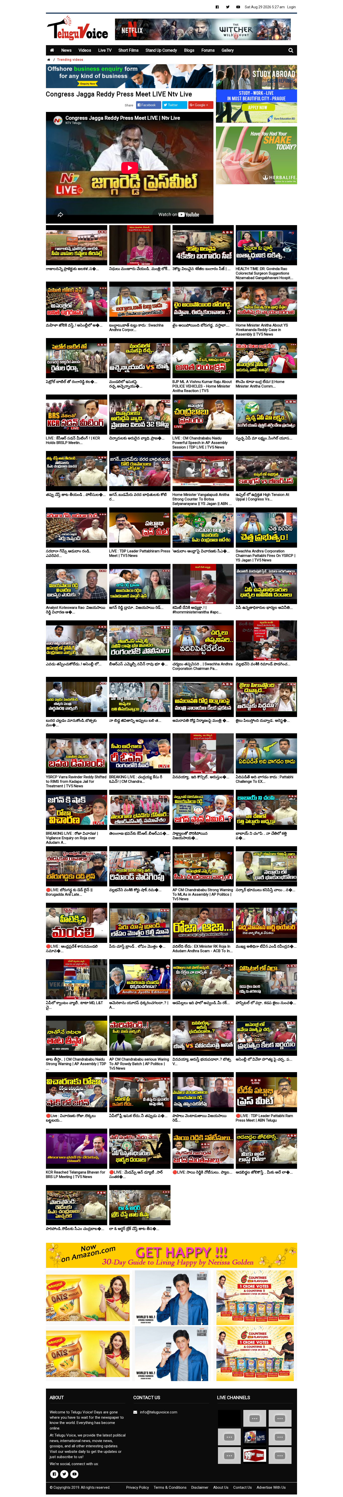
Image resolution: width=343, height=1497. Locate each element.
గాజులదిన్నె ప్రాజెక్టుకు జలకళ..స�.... (72, 269)
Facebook (148, 105)
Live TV (104, 50)
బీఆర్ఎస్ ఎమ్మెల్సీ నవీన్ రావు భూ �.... (138, 664)
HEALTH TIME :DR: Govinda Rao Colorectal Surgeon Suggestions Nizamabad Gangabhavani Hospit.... (264, 273)
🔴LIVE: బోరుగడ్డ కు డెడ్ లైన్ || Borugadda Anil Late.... (69, 892)
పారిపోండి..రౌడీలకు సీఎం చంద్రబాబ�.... (75, 1228)
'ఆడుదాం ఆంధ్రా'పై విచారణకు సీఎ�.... (201, 551)
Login (291, 7)
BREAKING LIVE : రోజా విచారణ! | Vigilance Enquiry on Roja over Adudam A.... (72, 838)
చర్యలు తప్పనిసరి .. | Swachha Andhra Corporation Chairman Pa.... (203, 666)
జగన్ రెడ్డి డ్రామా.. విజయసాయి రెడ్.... (136, 607)
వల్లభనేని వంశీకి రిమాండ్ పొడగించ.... (263, 664)
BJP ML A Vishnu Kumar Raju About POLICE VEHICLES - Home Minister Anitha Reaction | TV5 (202, 386)
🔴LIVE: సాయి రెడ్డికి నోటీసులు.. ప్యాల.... (202, 1172)
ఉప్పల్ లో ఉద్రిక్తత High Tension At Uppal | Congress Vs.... (262, 496)
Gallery (228, 50)
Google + (201, 105)
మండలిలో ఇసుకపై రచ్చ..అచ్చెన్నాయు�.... (125, 383)
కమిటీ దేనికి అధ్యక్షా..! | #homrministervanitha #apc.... (197, 609)
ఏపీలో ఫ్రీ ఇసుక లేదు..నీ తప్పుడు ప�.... (138, 1116)
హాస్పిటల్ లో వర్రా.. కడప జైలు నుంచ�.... (266, 1003)
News (66, 50)
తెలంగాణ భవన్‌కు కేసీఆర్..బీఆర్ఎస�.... (139, 833)
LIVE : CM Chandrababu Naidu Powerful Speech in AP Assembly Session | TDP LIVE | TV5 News (200, 442)
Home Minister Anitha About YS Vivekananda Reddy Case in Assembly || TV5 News (262, 330)
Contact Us (242, 1487)
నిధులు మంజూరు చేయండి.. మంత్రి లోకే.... (139, 269)
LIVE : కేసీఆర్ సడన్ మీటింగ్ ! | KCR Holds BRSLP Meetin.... (73, 440)
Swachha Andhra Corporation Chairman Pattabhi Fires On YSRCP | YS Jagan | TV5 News (265, 555)
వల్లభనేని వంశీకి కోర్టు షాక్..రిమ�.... (135, 890)
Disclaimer (199, 1487)
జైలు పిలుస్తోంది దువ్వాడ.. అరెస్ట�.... (263, 720)
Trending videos (70, 59)
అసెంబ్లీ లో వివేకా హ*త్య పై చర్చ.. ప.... (264, 1059)
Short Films (129, 50)
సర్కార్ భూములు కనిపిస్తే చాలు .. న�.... (265, 890)
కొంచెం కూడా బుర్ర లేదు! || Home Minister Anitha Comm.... (260, 383)
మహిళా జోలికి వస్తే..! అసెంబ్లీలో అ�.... (74, 325)
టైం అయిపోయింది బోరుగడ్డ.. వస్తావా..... (201, 325)
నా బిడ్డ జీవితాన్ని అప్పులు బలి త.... (135, 720)
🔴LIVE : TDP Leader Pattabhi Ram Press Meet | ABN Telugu (264, 1118)
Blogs (189, 50)
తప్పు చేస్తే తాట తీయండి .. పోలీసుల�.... (76, 494)
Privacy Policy (137, 1487)
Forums (208, 50)
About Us (220, 1487)
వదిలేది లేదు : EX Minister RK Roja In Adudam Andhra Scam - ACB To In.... (203, 948)
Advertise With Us (271, 1487)
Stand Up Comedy (161, 50)
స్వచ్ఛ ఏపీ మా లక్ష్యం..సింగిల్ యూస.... (264, 438)
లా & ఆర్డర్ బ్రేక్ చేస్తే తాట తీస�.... (134, 1228)
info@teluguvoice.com (157, 1412)
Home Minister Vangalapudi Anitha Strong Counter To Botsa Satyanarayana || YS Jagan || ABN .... (202, 499)
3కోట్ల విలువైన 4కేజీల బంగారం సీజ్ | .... (202, 269)
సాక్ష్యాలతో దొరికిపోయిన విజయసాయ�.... (190, 835)
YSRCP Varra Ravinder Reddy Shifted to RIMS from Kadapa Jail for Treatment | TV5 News (76, 781)
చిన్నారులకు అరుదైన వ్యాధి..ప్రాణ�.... (136, 438)
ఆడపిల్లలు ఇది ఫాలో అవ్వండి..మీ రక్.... (201, 1003)
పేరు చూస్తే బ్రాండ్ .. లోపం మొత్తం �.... (137, 946)
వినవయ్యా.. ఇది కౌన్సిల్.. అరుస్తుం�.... (201, 777)
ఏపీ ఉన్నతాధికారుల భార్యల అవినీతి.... (264, 607)
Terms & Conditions (170, 1487)
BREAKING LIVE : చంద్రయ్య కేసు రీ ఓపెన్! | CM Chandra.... (135, 779)
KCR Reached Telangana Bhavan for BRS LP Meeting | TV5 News (75, 1174)
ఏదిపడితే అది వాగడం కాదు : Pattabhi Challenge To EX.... (264, 779)
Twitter (172, 105)
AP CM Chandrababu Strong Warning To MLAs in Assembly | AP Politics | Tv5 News (203, 894)
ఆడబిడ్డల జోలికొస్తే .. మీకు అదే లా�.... (264, 1172)
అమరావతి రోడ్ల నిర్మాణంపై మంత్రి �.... (201, 720)
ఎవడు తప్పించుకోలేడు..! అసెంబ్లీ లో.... (73, 664)
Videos (85, 50)
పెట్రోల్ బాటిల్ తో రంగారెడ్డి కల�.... (71, 381)
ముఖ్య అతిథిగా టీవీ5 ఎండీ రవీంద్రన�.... (266, 946)
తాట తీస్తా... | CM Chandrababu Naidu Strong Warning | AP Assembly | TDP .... (76, 1064)
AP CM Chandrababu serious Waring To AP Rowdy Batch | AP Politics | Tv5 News (139, 1064)
